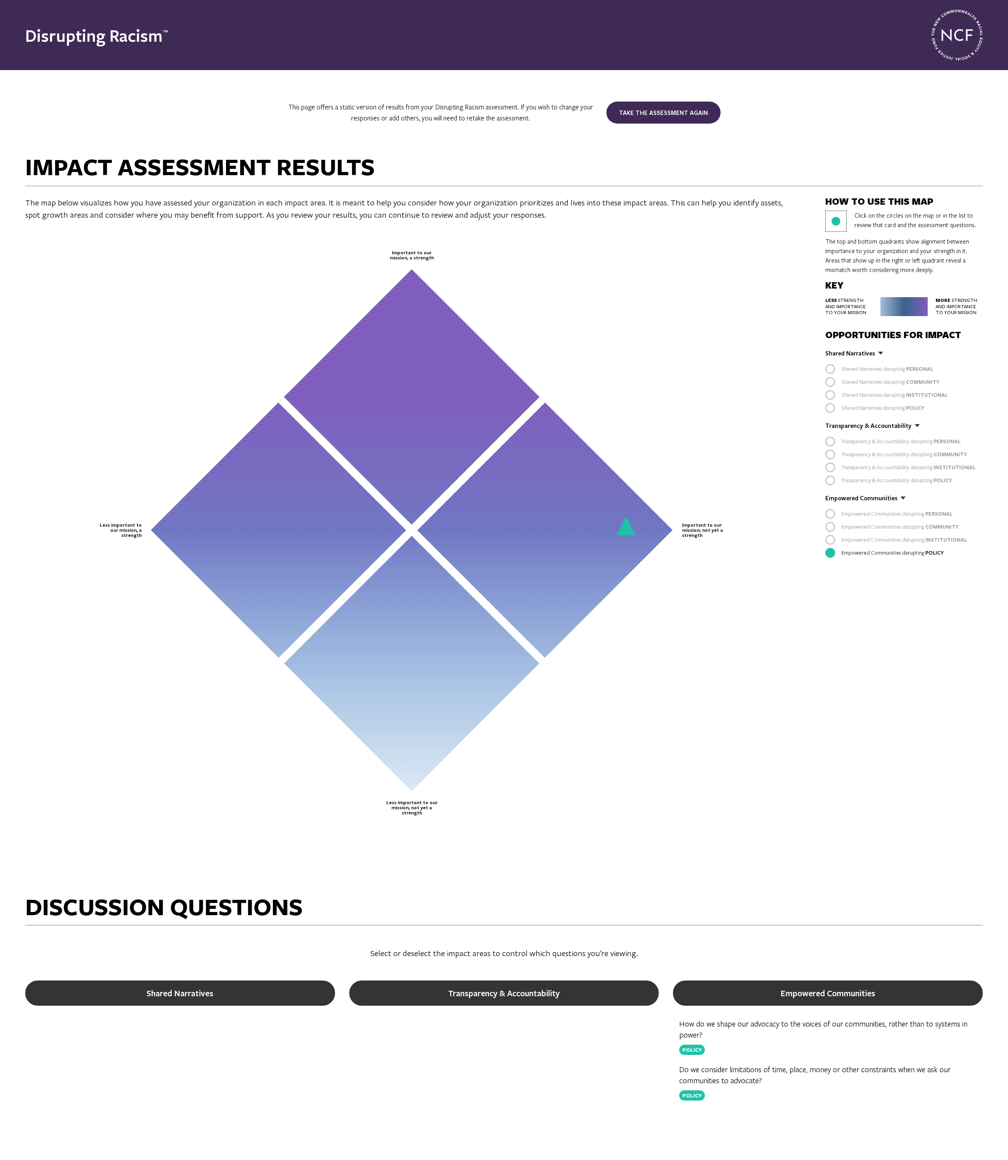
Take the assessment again (663, 113)
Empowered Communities (827, 993)
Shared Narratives (179, 993)
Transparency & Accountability (504, 993)
